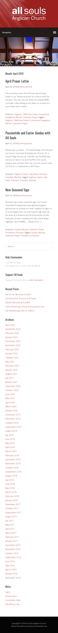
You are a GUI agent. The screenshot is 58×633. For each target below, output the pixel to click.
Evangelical (10, 117)
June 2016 (10, 561)
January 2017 (11, 541)
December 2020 (13, 386)
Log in (8, 592)
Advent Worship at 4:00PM (17, 302)
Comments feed (12, 600)
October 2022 (11, 357)
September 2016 (13, 557)
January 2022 (11, 369)
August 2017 (11, 516)
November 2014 (13, 577)
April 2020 (10, 402)
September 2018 (13, 471)
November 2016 (13, 549)
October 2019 (11, 422)
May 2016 (9, 565)
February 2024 (12, 333)
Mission (19, 117)
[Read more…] (34, 221)
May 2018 (9, 488)
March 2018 (10, 492)
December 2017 (13, 504)
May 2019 (9, 443)
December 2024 (13, 329)
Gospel (18, 229)
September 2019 (13, 426)
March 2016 (10, 569)
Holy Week (33, 174)
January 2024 (11, 337)
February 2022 (12, 365)
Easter (35, 114)
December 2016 (13, 545)
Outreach (27, 117)
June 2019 (10, 439)
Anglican (18, 114)
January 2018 (11, 500)
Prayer (35, 117)
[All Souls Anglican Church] (29, 19)
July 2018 (9, 480)
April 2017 (10, 528)
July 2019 (9, 435)
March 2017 (10, 533)
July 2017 (9, 520)
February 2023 (12, 349)
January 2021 (11, 382)
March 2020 (10, 406)
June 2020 (10, 394)
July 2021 (9, 377)
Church (14, 626)
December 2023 (13, 341)
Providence (10, 232)
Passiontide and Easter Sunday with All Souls (27, 135)
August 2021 (11, 373)
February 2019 (12, 455)
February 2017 (12, 537)
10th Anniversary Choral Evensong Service (24, 306)
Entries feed (11, 596)
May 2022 (9, 361)
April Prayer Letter (17, 81)
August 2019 (11, 431)
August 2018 (11, 475)
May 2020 (9, 398)
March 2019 (10, 451)
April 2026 (10, 325)
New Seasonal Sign (17, 189)
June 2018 (10, 484)
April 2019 (10, 447)
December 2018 (13, 459)
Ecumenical (44, 114)
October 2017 (11, 508)
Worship (17, 177)
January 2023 (11, 353)
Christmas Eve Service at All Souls (20, 298)
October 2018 (11, 467)
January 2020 (11, 410)
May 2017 (9, 524)
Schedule (9, 177)
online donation (36, 280)
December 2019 (13, 414)
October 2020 (11, 390)
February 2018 (12, 496)
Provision (20, 232)
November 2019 (13, 418)
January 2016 (11, 573)
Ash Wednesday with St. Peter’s (20, 310)
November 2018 (13, 463)
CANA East (27, 114)
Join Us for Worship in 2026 (18, 294)
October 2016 (11, 553)
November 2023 (13, 345)
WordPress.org (12, 604)
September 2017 (13, 512)
